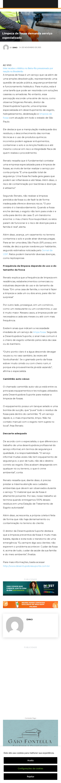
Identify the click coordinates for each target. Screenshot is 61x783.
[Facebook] (20, 56)
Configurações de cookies (30, 768)
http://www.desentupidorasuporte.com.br (26, 566)
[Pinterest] (34, 56)
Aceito (30, 760)
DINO (15, 47)
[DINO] (6, 48)
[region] (30, 764)
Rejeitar (30, 776)
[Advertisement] (30, 680)
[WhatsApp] (41, 56)
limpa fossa (39, 332)
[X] (27, 56)
